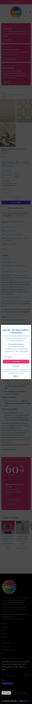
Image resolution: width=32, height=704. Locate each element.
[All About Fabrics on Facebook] (15, 376)
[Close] (29, 326)
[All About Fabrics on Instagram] (17, 376)
